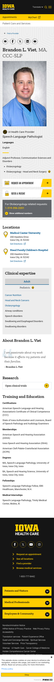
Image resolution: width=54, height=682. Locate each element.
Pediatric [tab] (25, 287)
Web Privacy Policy (41, 629)
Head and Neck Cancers (17, 300)
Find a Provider (13, 33)
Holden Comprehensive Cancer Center (19, 651)
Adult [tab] (27, 281)
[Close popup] (51, 657)
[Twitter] (23, 544)
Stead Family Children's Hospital (29, 250)
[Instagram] (39, 544)
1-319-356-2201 (14, 208)
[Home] (10, 7)
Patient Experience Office (33, 636)
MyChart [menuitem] (32, 17)
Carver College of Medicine (37, 648)
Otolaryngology (12, 305)
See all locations (24, 559)
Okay (27, 675)
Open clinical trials (16, 385)
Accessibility (8, 632)
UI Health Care (18, 648)
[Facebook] (15, 544)
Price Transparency (28, 643)
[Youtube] (31, 544)
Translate (37, 7)
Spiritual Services (37, 640)
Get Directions (16, 244)
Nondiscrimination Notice (14, 625)
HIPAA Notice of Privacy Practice (17, 629)
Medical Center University (25, 232)
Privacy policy (7, 669)
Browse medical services (28, 568)
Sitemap (6, 648)
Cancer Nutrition (13, 295)
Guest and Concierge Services (16, 640)
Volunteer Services (11, 643)
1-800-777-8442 (27, 576)
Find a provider (23, 563)
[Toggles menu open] (49, 7)
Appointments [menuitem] (10, 17)
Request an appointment (28, 554)
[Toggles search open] (46, 7)
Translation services (11, 636)
